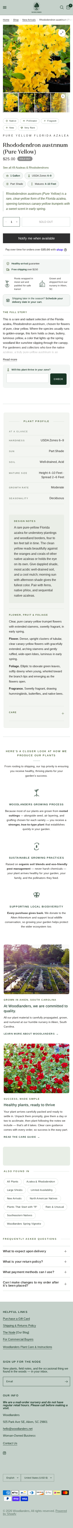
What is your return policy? (23, 1261)
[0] (67, 7)
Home (6, 19)
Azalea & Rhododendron (40, 1181)
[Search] (62, 7)
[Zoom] (62, 33)
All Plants (12, 1181)
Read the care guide (20, 1137)
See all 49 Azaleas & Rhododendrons (26, 167)
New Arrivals (29, 19)
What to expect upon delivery (24, 1251)
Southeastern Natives (19, 1215)
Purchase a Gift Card (16, 1318)
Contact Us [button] (10, 1443)
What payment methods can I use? (28, 1272)
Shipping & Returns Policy (19, 1325)
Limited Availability (42, 1190)
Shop (16, 19)
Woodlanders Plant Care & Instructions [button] (27, 1347)
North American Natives (44, 1198)
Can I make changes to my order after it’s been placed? (31, 1284)
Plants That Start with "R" (22, 1206)
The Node (9, 1332)
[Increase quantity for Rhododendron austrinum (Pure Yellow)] (17, 221)
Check (58, 379)
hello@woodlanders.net (18, 1428)
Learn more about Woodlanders (29, 1033)
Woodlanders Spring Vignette (24, 1223)
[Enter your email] (66, 1381)
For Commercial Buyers (18, 1339)
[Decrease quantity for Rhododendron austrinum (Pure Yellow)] (6, 221)
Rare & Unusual (55, 1206)
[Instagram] (7, 1453)
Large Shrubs (15, 1190)
